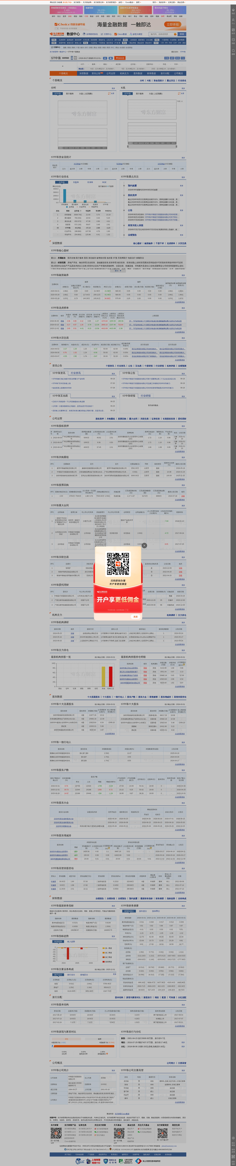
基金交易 (180, 2)
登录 (154, 2)
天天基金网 (87, 2)
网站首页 (53, 2)
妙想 (120, 2)
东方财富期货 (111, 2)
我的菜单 (162, 2)
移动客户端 (67, 2)
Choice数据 (129, 2)
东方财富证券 (99, 2)
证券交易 (171, 2)
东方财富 (77, 2)
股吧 (137, 2)
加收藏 (59, 2)
